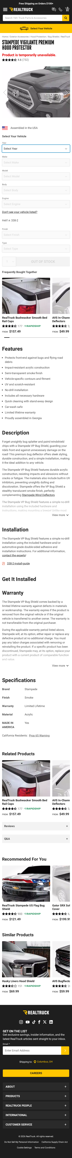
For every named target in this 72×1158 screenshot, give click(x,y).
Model (5, 170)
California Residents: (26, 735)
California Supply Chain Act (55, 1142)
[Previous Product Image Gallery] (5, 92)
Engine (5, 198)
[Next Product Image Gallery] (67, 92)
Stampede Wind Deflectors (38, 495)
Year (4, 143)
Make (4, 157)
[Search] (65, 18)
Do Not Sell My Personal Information (21, 1142)
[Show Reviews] (15, 60)
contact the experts (14, 555)
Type (4, 243)
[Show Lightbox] (36, 92)
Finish (5, 229)
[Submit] (65, 1050)
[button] (36, 1087)
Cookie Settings (24, 1147)
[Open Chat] (54, 9)
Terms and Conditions (44, 1147)
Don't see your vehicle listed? (19, 212)
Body (4, 184)
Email (6, 1044)
